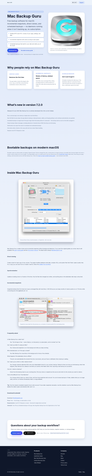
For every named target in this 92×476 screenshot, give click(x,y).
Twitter (80, 471)
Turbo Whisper (37, 462)
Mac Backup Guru (38, 453)
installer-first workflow (45, 264)
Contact (62, 460)
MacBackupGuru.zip (57, 250)
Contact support (16, 433)
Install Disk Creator (63, 154)
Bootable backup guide (27, 50)
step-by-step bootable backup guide (46, 155)
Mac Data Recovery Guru (40, 458)
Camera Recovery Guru (39, 460)
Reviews (63, 453)
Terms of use (64, 465)
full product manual (33, 250)
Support (81, 2)
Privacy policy (64, 462)
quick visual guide (18, 250)
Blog (62, 456)
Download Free (13, 50)
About (62, 458)
